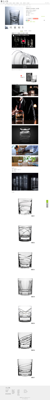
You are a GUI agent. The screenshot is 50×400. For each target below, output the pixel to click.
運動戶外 (18, 394)
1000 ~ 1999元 (26, 391)
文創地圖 (7, 391)
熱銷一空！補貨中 (35, 18)
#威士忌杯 (27, 21)
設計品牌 (18, 395)
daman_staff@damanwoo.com (26, 397)
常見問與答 (13, 392)
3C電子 (18, 393)
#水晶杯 (34, 21)
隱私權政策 (13, 391)
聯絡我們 (13, 393)
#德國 (31, 21)
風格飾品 (18, 392)
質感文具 (18, 391)
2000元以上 (25, 392)
